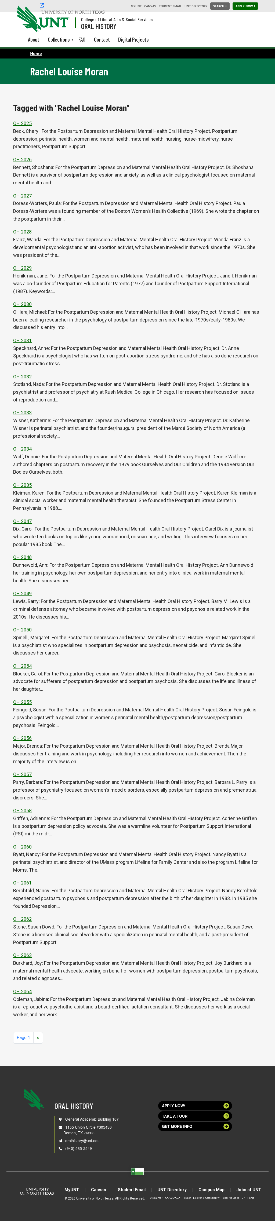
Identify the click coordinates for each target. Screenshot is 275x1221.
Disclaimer (156, 1198)
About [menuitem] (33, 39)
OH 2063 (22, 955)
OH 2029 (22, 268)
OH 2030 (22, 304)
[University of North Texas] (27, 18)
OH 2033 (22, 412)
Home (36, 53)
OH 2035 (22, 485)
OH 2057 (22, 774)
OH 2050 (22, 630)
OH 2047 (22, 521)
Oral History (98, 26)
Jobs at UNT (248, 1189)
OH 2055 (22, 702)
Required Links (230, 1198)
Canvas (150, 6)
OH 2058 (22, 810)
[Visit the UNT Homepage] (61, 19)
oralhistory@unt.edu (82, 1140)
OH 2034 (22, 449)
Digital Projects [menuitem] (133, 39)
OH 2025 (22, 123)
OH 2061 (22, 883)
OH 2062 (22, 919)
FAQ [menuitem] (81, 39)
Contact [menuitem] (102, 39)
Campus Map (211, 1189)
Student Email (170, 6)
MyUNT (136, 6)
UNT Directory (196, 6)
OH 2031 (22, 340)
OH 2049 (22, 593)
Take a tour (174, 1116)
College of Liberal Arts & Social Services (117, 19)
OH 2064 (22, 991)
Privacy (187, 1198)
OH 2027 (22, 196)
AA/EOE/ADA (172, 1198)
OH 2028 (22, 232)
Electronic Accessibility (206, 1198)
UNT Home (248, 1198)
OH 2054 (22, 666)
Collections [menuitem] (59, 40)
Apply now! (173, 1105)
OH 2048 (22, 557)
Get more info (177, 1126)
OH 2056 (22, 738)
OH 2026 (22, 159)
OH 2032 (22, 376)
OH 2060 (22, 847)
